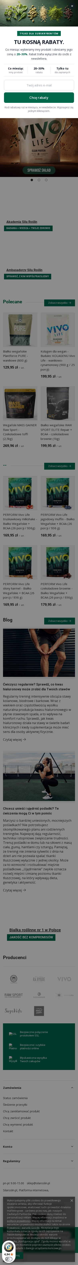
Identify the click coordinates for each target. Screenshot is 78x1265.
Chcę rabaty (38, 97)
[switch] (8, 1259)
